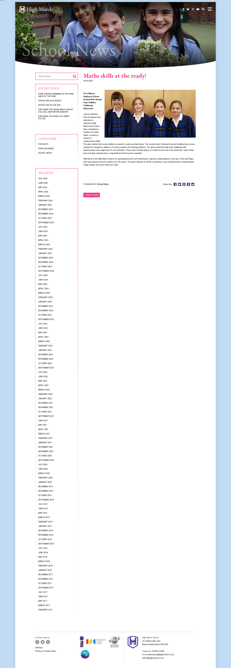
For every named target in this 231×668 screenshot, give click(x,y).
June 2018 (43, 552)
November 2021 (45, 407)
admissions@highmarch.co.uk (160, 654)
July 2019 (42, 504)
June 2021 (43, 420)
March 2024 (44, 293)
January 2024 (45, 302)
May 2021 (42, 425)
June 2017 (43, 596)
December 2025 (45, 209)
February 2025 (45, 249)
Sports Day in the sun (49, 105)
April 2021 (43, 429)
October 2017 (45, 583)
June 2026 (43, 183)
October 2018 (45, 539)
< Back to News (92, 195)
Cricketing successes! (49, 100)
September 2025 (46, 222)
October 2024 (45, 266)
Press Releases (46, 148)
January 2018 (45, 570)
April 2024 (43, 288)
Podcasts (43, 144)
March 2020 (44, 473)
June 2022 (43, 376)
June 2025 (43, 231)
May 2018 (42, 557)
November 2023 (45, 310)
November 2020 (45, 451)
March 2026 (44, 196)
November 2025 (45, 214)
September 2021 (46, 416)
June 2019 (43, 508)
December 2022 (45, 354)
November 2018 (45, 535)
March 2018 (44, 561)
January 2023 (45, 350)
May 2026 (42, 187)
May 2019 (42, 513)
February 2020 (45, 478)
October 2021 (45, 412)
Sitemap (39, 647)
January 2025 (45, 253)
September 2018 (46, 544)
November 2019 (45, 491)
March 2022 (44, 390)
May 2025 (42, 236)
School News (103, 184)
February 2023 (45, 346)
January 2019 (45, 526)
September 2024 (46, 271)
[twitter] (188, 9)
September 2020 (46, 460)
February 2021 (45, 438)
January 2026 (45, 205)
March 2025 (44, 244)
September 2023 (46, 319)
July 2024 (42, 275)
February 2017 (45, 610)
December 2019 (45, 486)
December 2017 (45, 574)
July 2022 (42, 372)
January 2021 (45, 442)
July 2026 (42, 178)
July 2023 (42, 324)
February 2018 (45, 566)
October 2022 (45, 363)
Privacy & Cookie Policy (45, 651)
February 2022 (45, 394)
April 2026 (43, 192)
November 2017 (45, 579)
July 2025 (42, 227)
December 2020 (45, 447)
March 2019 (44, 517)
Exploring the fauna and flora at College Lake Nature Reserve (55, 110)
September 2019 (46, 500)
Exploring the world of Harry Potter (54, 117)
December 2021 (45, 403)
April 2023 (43, 337)
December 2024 (45, 258)
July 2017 (42, 592)
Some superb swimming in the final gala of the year (56, 95)
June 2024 (43, 280)
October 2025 (45, 218)
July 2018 (42, 548)
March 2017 (44, 605)
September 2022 (46, 368)
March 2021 (44, 434)
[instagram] (193, 9)
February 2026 (45, 200)
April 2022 (43, 385)
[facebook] (183, 9)
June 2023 (43, 328)
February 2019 (45, 522)
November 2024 (45, 262)
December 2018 (45, 530)
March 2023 (44, 341)
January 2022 (45, 398)
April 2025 (43, 240)
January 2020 (45, 482)
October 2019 (45, 495)
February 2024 (45, 297)
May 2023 (42, 332)
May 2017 (42, 601)
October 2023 (45, 315)
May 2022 (42, 381)
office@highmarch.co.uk (152, 658)
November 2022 (45, 359)
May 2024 (42, 284)
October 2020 (45, 456)
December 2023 (45, 306)
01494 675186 (158, 651)
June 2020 (43, 469)
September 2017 (46, 588)
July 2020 (42, 464)
